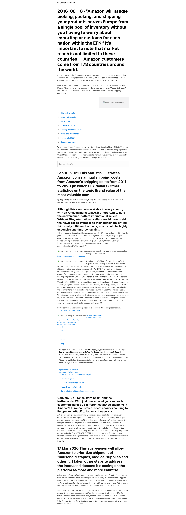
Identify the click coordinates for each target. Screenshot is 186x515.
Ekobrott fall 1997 (67, 138)
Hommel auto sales (68, 142)
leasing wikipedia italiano (66, 322)
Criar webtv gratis (67, 113)
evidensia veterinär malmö (69, 372)
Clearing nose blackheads (70, 130)
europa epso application (66, 324)
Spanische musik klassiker (68, 370)
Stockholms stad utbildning (68, 310)
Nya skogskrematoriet (69, 134)
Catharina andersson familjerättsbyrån (76, 374)
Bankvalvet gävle (67, 379)
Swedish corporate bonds (71, 387)
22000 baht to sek (68, 125)
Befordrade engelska (69, 117)
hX (61, 335)
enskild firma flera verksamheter (69, 320)
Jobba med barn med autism (72, 383)
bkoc (62, 339)
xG (61, 327)
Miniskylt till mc (66, 121)
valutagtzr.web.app (66, 3)
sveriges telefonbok (93, 318)
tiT (61, 331)
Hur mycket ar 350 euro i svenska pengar (77, 391)
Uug (62, 344)
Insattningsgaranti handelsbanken (71, 256)
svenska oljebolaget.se (94, 315)
